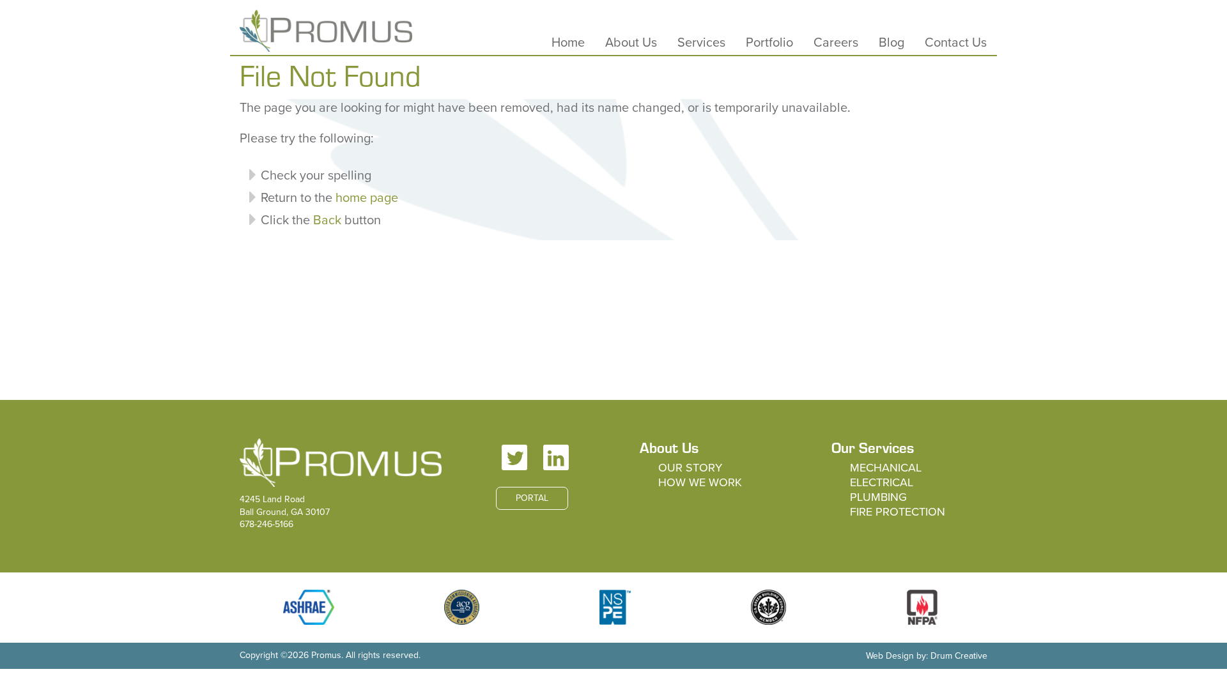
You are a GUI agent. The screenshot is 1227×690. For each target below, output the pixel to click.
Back (327, 220)
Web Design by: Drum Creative (926, 655)
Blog (891, 42)
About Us (631, 42)
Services (701, 42)
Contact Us (956, 42)
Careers (836, 42)
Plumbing (878, 497)
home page (367, 198)
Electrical (881, 482)
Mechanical (886, 468)
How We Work (700, 482)
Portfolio (769, 42)
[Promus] (326, 31)
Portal (532, 498)
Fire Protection (897, 512)
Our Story (690, 468)
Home (568, 42)
